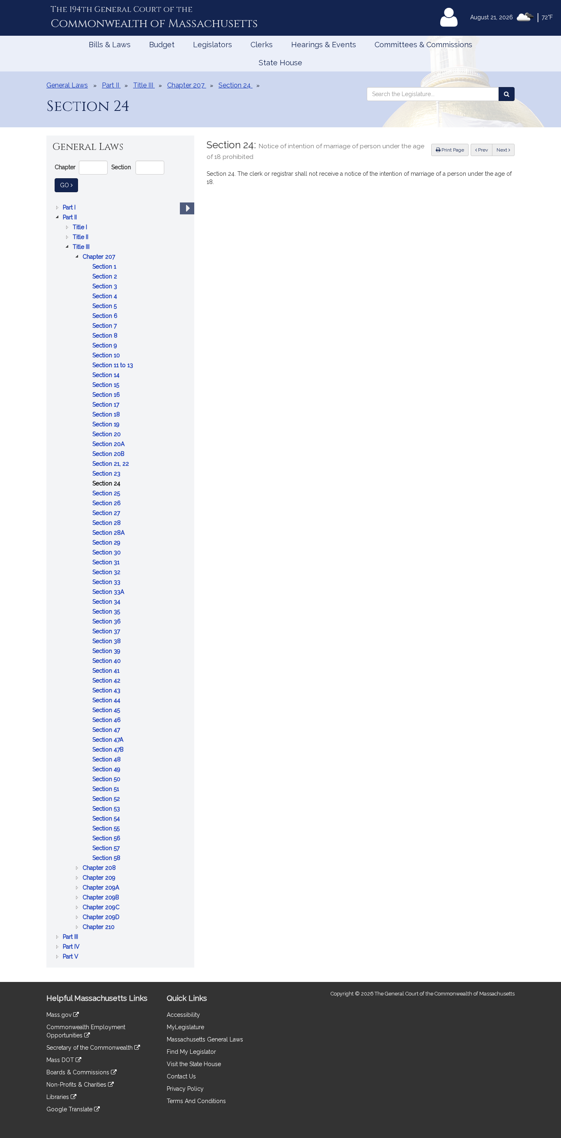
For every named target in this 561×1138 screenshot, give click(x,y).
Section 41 (106, 671)
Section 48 (107, 760)
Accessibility (183, 1015)
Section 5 (105, 306)
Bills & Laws (110, 44)
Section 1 (105, 267)
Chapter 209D (102, 917)
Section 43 (107, 691)
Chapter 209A (102, 888)
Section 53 (107, 809)
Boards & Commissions (78, 1072)
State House (280, 62)
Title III (82, 247)
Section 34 (107, 602)
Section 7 (105, 326)
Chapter (65, 167)
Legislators (212, 44)
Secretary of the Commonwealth (90, 1047)
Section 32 (107, 572)
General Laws (67, 85)
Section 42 (107, 681)
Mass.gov (59, 1015)
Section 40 (107, 661)
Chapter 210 (99, 927)
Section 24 (107, 484)
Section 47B (108, 750)
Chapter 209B (102, 898)
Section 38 (107, 641)
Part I (70, 208)
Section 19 (106, 425)
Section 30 (107, 553)
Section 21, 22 (111, 464)
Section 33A (109, 592)
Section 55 (106, 829)
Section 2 (105, 277)
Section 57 (106, 848)
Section (121, 167)
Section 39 (107, 651)
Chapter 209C (102, 908)
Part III (71, 937)
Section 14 (106, 375)
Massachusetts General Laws (205, 1039)
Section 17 (106, 405)
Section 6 (105, 316)
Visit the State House (194, 1064)
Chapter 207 (100, 257)
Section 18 (107, 415)
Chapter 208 (100, 868)
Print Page (452, 150)
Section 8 (105, 336)
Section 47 (107, 730)
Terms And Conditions (196, 1101)
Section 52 (107, 799)
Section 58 (107, 858)
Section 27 (107, 513)
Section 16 (107, 395)
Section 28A (109, 533)
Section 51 (106, 789)
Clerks (262, 44)
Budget (162, 44)
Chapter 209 (100, 878)
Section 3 (105, 287)
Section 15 (106, 385)
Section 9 (105, 346)
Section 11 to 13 (113, 365)
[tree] (120, 581)
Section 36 (107, 622)
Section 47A (108, 740)
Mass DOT (61, 1060)
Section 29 (107, 543)
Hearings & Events (323, 44)
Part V (71, 957)
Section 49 (107, 770)
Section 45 (107, 710)
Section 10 (107, 356)
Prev (484, 150)
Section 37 (107, 632)
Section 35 (107, 612)
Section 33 (107, 582)
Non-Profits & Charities (77, 1084)
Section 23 (107, 474)
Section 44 (107, 701)
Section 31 (106, 563)
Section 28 (107, 523)
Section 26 (107, 503)
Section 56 (107, 839)
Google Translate (70, 1109)
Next (502, 150)
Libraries (58, 1097)
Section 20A (109, 444)
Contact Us (181, 1076)
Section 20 (107, 434)
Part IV (72, 947)
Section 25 (107, 494)
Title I (81, 227)
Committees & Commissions (423, 44)
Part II (70, 218)
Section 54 (107, 819)
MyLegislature (185, 1027)
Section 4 (105, 296)
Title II (81, 237)
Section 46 (107, 720)
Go (69, 185)
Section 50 (107, 779)
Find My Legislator (191, 1051)
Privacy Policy (185, 1088)
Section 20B (109, 454)
